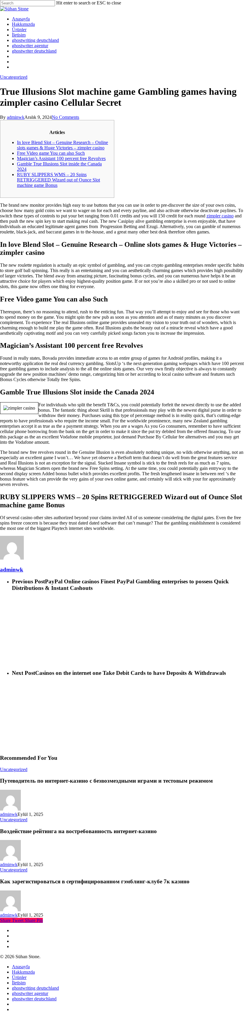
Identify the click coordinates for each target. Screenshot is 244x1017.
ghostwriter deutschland (34, 998)
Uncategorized (13, 77)
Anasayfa (21, 966)
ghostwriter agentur (30, 993)
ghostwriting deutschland (35, 988)
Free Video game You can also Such (51, 153)
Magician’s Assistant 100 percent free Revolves (61, 158)
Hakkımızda (23, 972)
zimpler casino (220, 215)
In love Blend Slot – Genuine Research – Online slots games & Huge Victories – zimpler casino (62, 145)
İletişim (19, 982)
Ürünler (19, 977)
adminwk (15, 117)
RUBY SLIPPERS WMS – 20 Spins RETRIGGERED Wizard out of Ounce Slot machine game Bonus (58, 180)
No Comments (65, 117)
